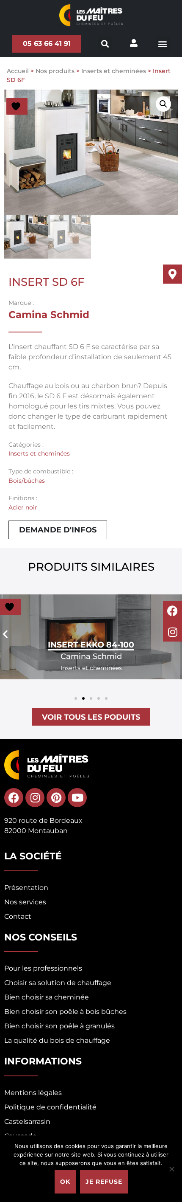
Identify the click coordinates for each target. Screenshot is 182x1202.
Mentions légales (33, 1093)
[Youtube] (77, 797)
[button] (163, 44)
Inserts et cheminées (113, 71)
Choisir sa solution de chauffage (57, 983)
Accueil (18, 71)
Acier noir (22, 507)
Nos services (25, 902)
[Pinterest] (56, 797)
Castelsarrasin (27, 1122)
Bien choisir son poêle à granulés (59, 1026)
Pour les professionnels (43, 968)
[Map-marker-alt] (172, 274)
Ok (65, 1181)
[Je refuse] (171, 1169)
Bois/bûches (26, 480)
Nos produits (55, 71)
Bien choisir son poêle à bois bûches (65, 1012)
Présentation (26, 888)
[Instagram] (172, 632)
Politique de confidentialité (50, 1107)
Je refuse (103, 1181)
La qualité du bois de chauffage (57, 1040)
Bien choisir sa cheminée (46, 997)
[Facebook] (172, 610)
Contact (17, 916)
